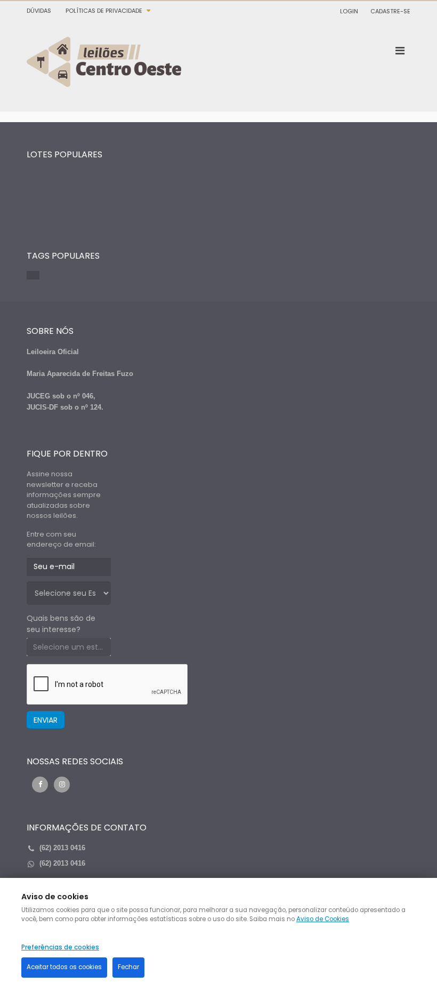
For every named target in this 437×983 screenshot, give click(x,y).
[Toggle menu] (400, 50)
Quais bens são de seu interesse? (61, 624)
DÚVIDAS (39, 10)
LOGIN (349, 11)
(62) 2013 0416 (62, 863)
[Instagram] (62, 785)
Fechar (128, 967)
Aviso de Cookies (322, 919)
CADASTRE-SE (390, 11)
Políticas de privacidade (104, 10)
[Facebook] (40, 785)
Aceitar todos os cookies (64, 967)
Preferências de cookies (60, 947)
